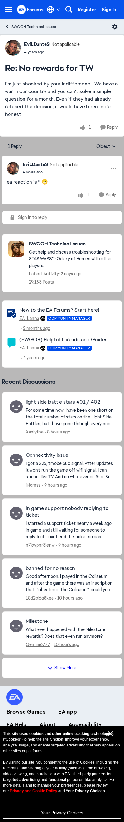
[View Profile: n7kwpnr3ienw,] (16, 513)
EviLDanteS (37, 44)
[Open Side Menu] (9, 9)
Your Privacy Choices (62, 812)
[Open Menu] (114, 26)
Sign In (109, 9)
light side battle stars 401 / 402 (63, 402)
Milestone (37, 621)
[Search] (69, 9)
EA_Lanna (29, 318)
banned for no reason (50, 568)
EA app (67, 711)
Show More (65, 668)
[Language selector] (53, 9)
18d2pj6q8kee (40, 598)
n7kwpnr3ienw (40, 545)
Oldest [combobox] (106, 146)
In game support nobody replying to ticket (67, 511)
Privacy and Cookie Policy (33, 791)
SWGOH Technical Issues (33, 26)
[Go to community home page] (30, 9)
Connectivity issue (47, 455)
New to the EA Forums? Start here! (59, 310)
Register (87, 9)
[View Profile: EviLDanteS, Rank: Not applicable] (13, 48)
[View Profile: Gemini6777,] (16, 626)
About (47, 724)
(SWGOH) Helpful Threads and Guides (63, 339)
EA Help (16, 724)
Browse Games (25, 711)
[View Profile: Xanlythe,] (16, 406)
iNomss (33, 485)
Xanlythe (35, 432)
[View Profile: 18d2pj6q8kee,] (16, 573)
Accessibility (85, 724)
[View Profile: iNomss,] (16, 460)
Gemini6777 (38, 644)
